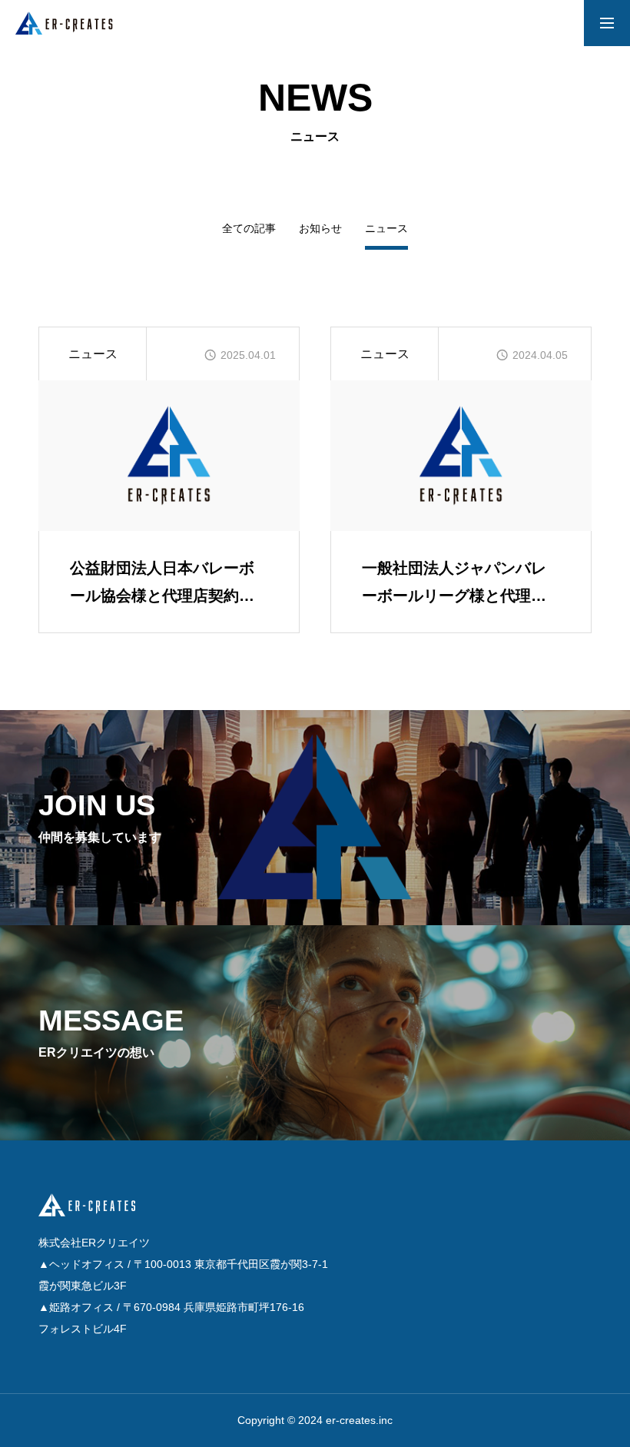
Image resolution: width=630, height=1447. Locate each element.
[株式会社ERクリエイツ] (76, 23)
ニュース (93, 353)
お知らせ (320, 228)
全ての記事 (249, 228)
